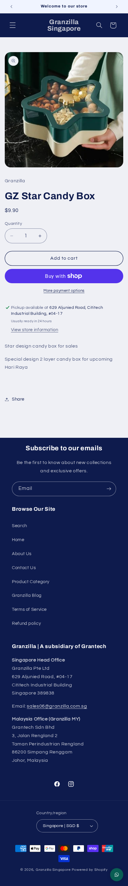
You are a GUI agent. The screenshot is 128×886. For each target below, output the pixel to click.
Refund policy (26, 623)
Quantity (13, 224)
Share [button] (18, 399)
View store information (34, 330)
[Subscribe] (109, 489)
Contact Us (24, 568)
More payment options (64, 291)
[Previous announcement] (11, 6)
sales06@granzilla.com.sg (57, 706)
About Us (22, 554)
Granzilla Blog (27, 595)
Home (18, 540)
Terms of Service (29, 609)
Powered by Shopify (90, 869)
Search (19, 526)
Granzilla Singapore (53, 869)
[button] (12, 25)
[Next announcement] (116, 6)
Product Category (30, 582)
